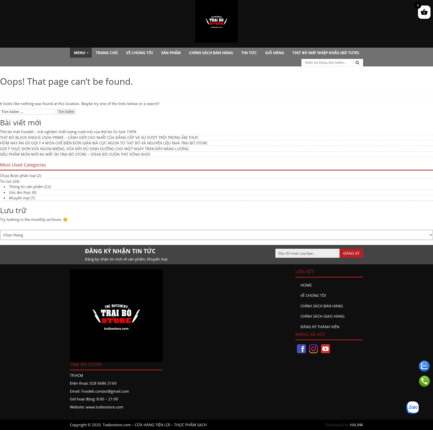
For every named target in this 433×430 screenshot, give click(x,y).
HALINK (356, 424)
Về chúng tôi (139, 52)
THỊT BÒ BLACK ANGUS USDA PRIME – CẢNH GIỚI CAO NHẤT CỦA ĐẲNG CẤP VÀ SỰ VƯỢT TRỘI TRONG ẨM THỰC (99, 137)
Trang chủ (107, 52)
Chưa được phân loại (18, 175)
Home (306, 285)
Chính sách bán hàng (211, 52)
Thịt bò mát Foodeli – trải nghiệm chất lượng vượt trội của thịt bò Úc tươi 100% (68, 131)
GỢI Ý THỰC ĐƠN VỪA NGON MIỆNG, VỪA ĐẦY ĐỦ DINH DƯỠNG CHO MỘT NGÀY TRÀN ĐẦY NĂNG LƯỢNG (94, 148)
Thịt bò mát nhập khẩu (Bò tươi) (325, 52)
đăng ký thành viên (319, 326)
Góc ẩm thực (20, 192)
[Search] (357, 62)
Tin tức (249, 52)
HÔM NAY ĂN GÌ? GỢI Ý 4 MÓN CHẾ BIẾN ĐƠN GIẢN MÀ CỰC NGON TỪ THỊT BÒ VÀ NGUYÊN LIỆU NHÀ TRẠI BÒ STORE (103, 142)
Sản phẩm (171, 52)
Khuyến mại (19, 197)
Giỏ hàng (274, 52)
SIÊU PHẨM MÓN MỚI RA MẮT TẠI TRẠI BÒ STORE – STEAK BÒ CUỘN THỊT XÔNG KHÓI (75, 154)
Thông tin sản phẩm (26, 186)
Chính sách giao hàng (322, 316)
